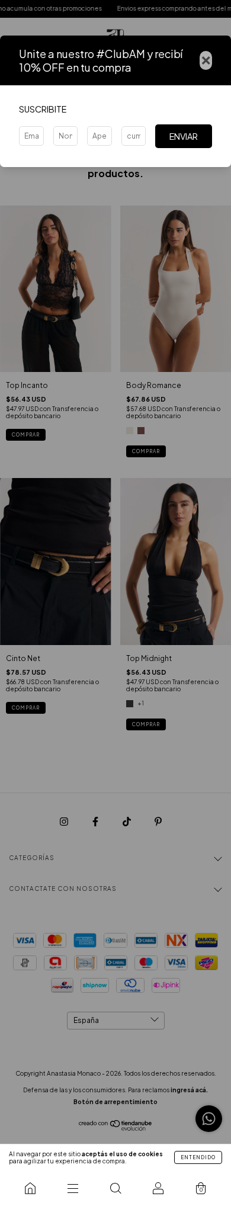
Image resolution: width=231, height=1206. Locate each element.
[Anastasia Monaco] (30, 1188)
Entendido (198, 1157)
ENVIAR (183, 136)
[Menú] (73, 1188)
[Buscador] (115, 1188)
